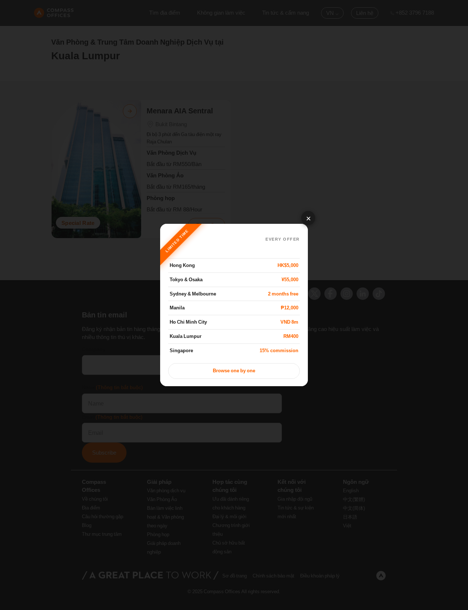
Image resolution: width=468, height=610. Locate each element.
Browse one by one (234, 371)
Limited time (177, 241)
